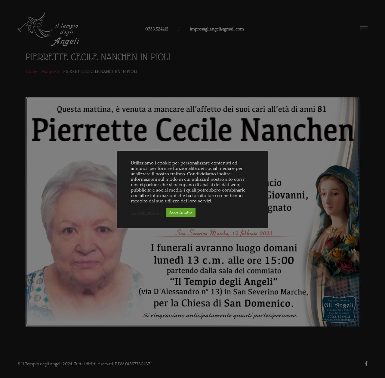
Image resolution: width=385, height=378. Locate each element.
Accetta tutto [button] (180, 212)
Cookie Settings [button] (147, 212)
